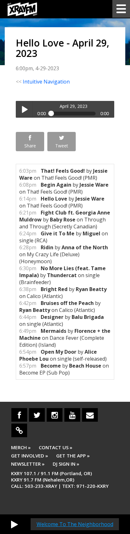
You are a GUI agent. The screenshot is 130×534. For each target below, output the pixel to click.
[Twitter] (37, 415)
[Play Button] (14, 524)
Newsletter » (27, 464)
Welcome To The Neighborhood (75, 524)
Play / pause (24, 109)
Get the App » (73, 455)
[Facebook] (19, 415)
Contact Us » (55, 447)
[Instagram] (54, 415)
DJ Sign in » (66, 464)
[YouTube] (72, 415)
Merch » (21, 447)
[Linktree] (19, 430)
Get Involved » (29, 455)
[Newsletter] (90, 415)
